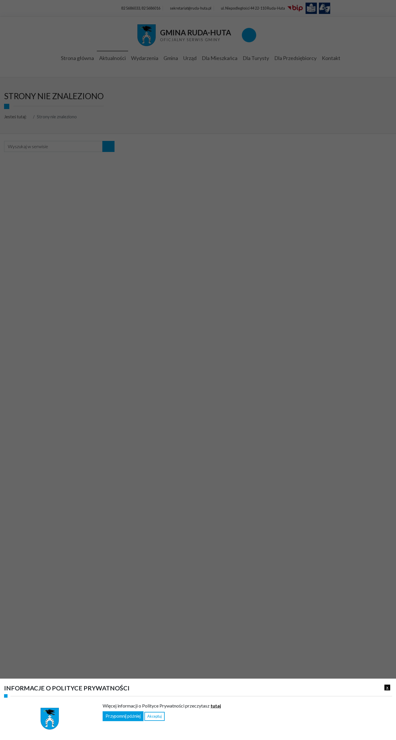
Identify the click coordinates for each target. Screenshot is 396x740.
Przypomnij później (123, 716)
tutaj (215, 705)
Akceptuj (154, 716)
